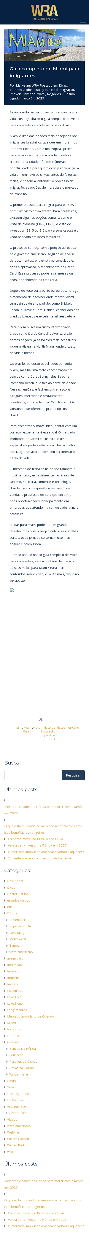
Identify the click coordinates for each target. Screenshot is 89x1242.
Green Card (17, 1113)
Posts (11, 1081)
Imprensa (14, 977)
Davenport (15, 881)
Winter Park (16, 1145)
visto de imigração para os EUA (48, 733)
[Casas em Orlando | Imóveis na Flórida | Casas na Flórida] (44, 19)
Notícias (13, 1035)
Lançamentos (17, 1010)
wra (10, 1151)
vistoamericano (67, 727)
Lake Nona (15, 1003)
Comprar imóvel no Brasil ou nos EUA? (36, 839)
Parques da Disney (23, 1061)
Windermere (18, 1074)
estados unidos (21, 89)
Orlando (13, 1042)
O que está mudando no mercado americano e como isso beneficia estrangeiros (43, 829)
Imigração (66, 89)
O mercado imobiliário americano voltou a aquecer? (46, 852)
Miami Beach (27, 729)
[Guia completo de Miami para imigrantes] (44, 45)
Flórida (12, 913)
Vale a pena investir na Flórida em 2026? (38, 845)
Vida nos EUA (17, 1106)
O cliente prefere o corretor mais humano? (40, 858)
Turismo (69, 94)
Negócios (54, 94)
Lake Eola (14, 997)
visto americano (21, 952)
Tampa (14, 945)
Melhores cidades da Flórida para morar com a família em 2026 (43, 809)
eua (37, 89)
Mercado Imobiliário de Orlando (30, 1016)
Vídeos (12, 1119)
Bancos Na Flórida (22, 1048)
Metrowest (17, 939)
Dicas (63, 85)
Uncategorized (18, 1093)
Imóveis (16, 94)
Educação (16, 1055)
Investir (29, 94)
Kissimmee (15, 990)
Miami (41, 94)
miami (18, 727)
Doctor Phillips (18, 894)
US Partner (15, 1100)
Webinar (13, 1132)
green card (49, 89)
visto (36, 727)
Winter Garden (18, 1139)
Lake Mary (17, 932)
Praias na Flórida (21, 1068)
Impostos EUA (20, 926)
